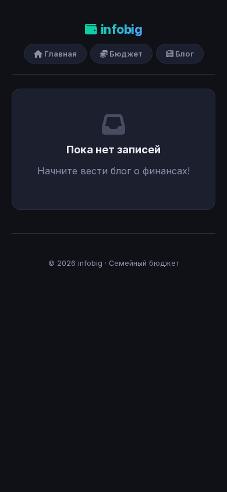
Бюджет (125, 53)
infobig (121, 29)
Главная (59, 53)
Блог (183, 53)
